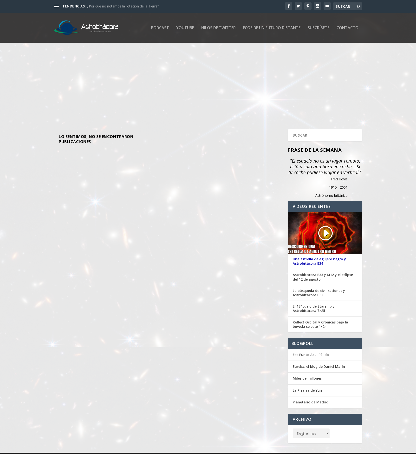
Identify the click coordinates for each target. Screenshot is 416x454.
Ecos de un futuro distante (271, 28)
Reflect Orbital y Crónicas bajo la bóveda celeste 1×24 (320, 324)
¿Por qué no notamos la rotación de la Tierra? (123, 6)
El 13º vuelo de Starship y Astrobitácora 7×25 (314, 308)
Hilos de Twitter (218, 28)
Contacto (347, 28)
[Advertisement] (198, 86)
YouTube (185, 28)
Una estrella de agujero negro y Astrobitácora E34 (319, 261)
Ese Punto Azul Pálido (311, 354)
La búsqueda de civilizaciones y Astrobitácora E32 (319, 293)
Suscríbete (318, 28)
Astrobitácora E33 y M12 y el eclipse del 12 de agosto (323, 277)
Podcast (160, 28)
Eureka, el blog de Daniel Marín (319, 366)
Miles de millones (307, 378)
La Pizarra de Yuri (307, 390)
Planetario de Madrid (310, 402)
